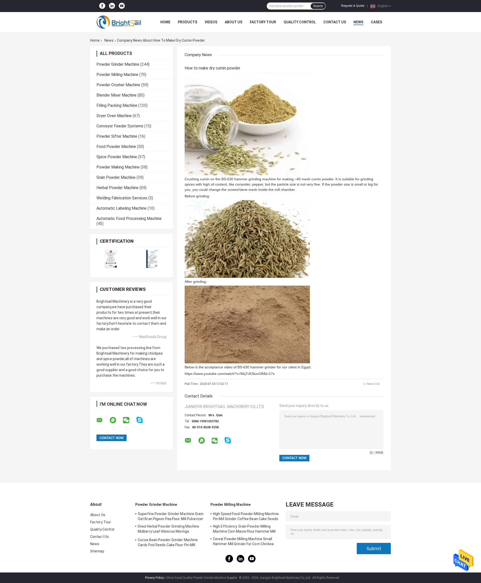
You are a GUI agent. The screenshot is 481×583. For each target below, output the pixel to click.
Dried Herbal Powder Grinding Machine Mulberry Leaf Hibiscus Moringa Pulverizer (168, 529)
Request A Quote (352, 6)
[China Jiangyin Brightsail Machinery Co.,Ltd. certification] (111, 259)
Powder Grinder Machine (117, 64)
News (358, 22)
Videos (211, 22)
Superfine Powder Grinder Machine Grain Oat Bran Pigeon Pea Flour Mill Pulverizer (170, 516)
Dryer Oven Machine (114, 115)
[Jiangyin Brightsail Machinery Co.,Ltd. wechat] (129, 420)
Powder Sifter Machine (116, 136)
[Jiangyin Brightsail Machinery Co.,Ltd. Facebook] (102, 6)
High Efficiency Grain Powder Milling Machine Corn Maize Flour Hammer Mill (244, 528)
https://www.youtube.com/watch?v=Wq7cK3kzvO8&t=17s (230, 374)
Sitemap (97, 551)
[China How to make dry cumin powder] (247, 123)
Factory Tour (263, 22)
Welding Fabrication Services (121, 198)
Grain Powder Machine (116, 177)
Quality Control (300, 22)
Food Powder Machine (116, 146)
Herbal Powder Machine (117, 187)
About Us (233, 22)
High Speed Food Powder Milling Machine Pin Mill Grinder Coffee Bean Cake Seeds (246, 516)
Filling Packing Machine (116, 105)
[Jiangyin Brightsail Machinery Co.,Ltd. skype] (142, 420)
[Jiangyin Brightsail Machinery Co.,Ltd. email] (102, 420)
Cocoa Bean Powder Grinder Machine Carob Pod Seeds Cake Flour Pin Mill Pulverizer (168, 543)
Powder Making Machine (118, 167)
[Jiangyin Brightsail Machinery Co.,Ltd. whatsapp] (116, 420)
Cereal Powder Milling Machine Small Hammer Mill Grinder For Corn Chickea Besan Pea (243, 542)
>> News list (371, 384)
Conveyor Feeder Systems (119, 126)
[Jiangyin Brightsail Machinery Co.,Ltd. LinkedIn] (111, 6)
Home (165, 22)
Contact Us (334, 22)
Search (318, 6)
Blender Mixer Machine (116, 95)
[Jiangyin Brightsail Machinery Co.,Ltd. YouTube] (121, 6)
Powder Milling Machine (117, 74)
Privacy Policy (154, 577)
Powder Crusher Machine (118, 84)
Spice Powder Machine (116, 156)
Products (187, 22)
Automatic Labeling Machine (121, 208)
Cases (376, 22)
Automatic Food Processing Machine (129, 218)
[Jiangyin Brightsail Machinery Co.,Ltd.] (117, 22)
